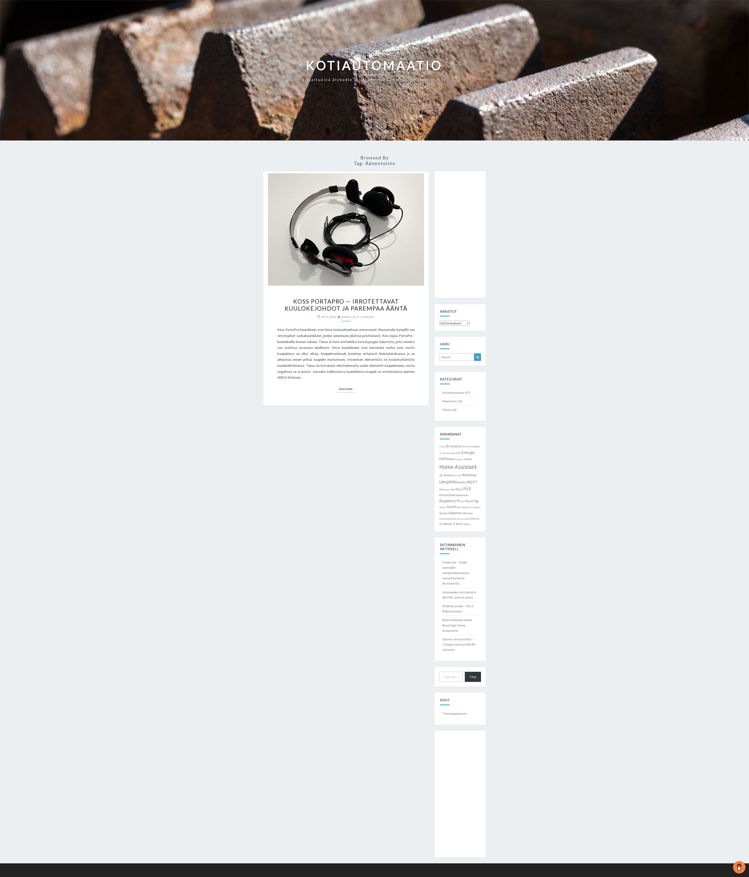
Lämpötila (448, 481)
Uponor (443, 513)
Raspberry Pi (449, 500)
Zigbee (466, 523)
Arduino (475, 446)
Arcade (466, 446)
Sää (458, 507)
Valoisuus (467, 513)
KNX (459, 475)
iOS (455, 475)
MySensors (444, 489)
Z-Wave (457, 524)
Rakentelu (449, 401)
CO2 (458, 453)
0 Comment (365, 316)
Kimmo (346, 316)
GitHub (468, 459)
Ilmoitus (449, 475)
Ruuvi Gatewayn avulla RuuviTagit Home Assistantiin (457, 625)
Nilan (459, 489)
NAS (453, 489)
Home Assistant (458, 466)
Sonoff (451, 507)
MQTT (472, 481)
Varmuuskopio (463, 519)
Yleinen (447, 410)
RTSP (462, 501)
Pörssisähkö (447, 495)
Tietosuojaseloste (454, 713)
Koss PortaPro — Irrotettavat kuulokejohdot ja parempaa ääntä (346, 305)
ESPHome (446, 459)
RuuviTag (471, 501)
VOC (478, 519)
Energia (468, 452)
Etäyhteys (459, 459)
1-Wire (442, 446)
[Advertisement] (460, 234)
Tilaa (472, 677)
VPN (441, 524)
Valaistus (455, 513)
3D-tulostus (453, 446)
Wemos (448, 524)
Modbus (461, 482)
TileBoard (476, 507)
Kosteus (469, 474)
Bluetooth (451, 453)
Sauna (442, 507)
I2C (441, 475)
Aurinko (442, 453)
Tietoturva (466, 507)
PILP (467, 488)
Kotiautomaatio (453, 393)
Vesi (473, 518)
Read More (347, 389)
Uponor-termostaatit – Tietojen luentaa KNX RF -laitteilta (459, 644)
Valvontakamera (448, 518)
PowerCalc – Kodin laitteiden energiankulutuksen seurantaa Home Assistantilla (455, 573)
